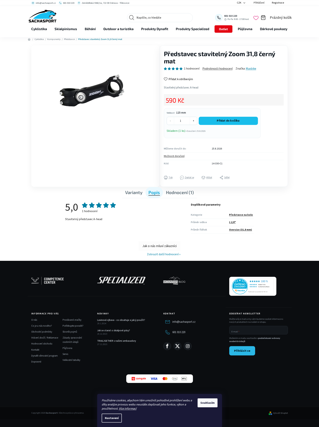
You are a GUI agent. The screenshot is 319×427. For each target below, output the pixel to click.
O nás (34, 320)
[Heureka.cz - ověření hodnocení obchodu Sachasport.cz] (253, 286)
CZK (239, 3)
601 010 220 (178, 332)
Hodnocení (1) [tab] (180, 192)
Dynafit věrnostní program (44, 355)
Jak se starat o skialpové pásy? (113, 330)
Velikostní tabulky (71, 360)
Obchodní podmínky (41, 331)
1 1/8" (232, 222)
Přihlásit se (242, 351)
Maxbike (251, 69)
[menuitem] (39, 29)
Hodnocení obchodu (41, 343)
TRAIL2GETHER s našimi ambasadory (116, 341)
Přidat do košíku (228, 121)
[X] (177, 346)
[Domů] (29, 39)
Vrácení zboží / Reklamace (44, 337)
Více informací (128, 409)
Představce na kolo (241, 215)
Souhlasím (207, 403)
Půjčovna (67, 348)
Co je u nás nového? (41, 326)
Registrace (278, 3)
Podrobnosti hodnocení (217, 69)
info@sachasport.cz (184, 322)
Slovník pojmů (70, 331)
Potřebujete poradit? (73, 326)
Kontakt (35, 350)
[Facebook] (167, 346)
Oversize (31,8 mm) (240, 230)
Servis (65, 354)
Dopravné (36, 361)
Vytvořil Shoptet (280, 413)
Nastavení (112, 418)
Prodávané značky (72, 320)
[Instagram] (188, 346)
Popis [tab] (154, 192)
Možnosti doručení (174, 156)
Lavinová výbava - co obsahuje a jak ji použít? (121, 320)
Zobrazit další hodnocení (163, 254)
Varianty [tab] (133, 192)
